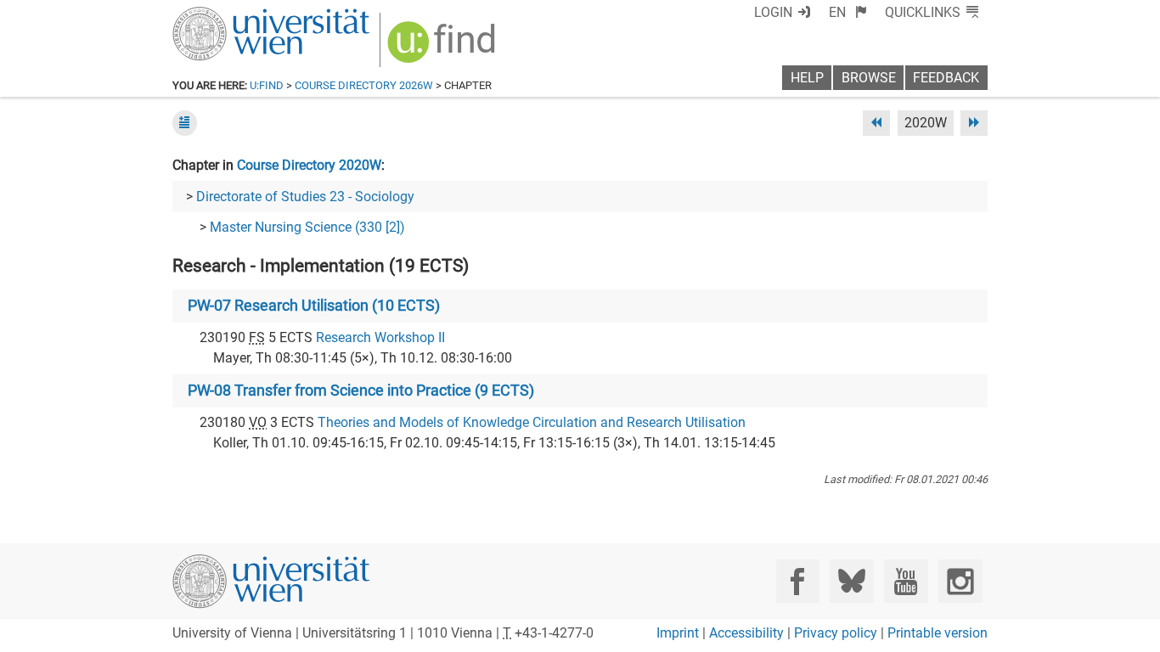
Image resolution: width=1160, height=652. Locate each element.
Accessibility (746, 633)
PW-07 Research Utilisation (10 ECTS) (314, 305)
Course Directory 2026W (364, 85)
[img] (443, 48)
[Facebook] (797, 581)
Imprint (677, 633)
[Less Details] (184, 123)
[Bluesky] (851, 581)
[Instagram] (960, 581)
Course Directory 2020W (309, 165)
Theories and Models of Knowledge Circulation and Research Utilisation (532, 422)
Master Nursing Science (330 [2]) (307, 227)
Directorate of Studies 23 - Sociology (305, 196)
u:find (267, 85)
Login (773, 12)
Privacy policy (835, 633)
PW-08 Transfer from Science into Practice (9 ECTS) (361, 390)
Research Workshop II (380, 337)
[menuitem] (848, 12)
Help (807, 78)
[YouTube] (905, 581)
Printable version (937, 633)
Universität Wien (231, 15)
